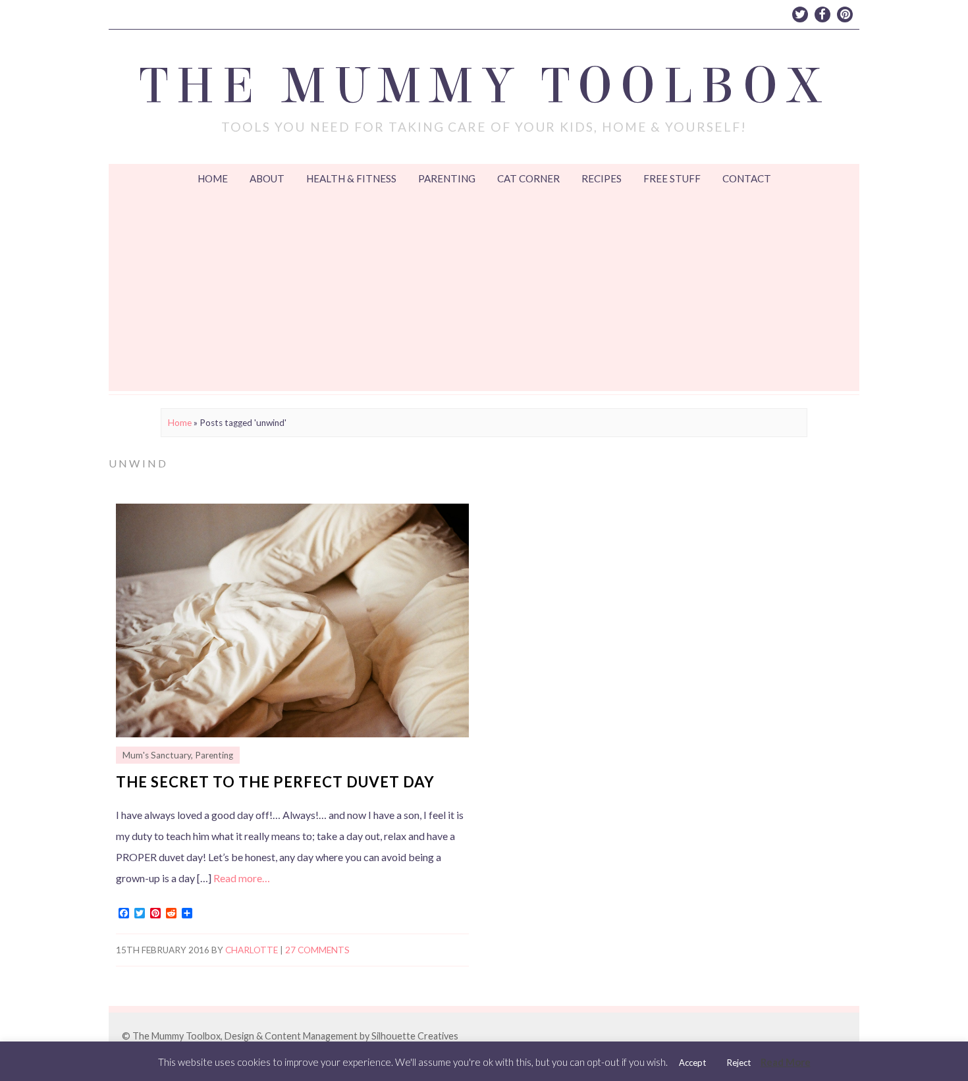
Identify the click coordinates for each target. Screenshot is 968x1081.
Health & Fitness (351, 178)
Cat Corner (528, 178)
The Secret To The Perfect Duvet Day (275, 782)
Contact (746, 178)
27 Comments (317, 950)
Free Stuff (672, 178)
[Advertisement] (484, 292)
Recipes (601, 178)
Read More (786, 1062)
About (267, 178)
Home (213, 178)
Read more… (241, 878)
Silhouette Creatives (414, 1035)
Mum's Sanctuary (156, 755)
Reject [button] (739, 1062)
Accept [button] (692, 1062)
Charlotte (251, 950)
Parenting (446, 178)
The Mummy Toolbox (484, 86)
